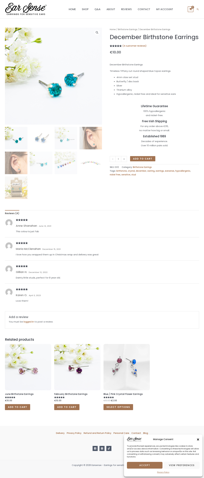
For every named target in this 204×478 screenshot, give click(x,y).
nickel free (115, 174)
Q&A (98, 9)
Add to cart (142, 158)
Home (72, 9)
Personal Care (121, 433)
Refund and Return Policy (97, 433)
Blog (145, 433)
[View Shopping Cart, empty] (190, 9)
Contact (144, 9)
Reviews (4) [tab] (12, 213)
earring (151, 171)
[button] (198, 439)
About (110, 9)
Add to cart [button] (17, 407)
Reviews (126, 9)
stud (133, 174)
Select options (118, 407)
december (141, 171)
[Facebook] (95, 448)
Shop (85, 9)
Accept (144, 465)
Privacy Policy (163, 472)
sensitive (125, 174)
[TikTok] (108, 448)
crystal (131, 171)
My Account (164, 9)
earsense (169, 171)
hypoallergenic (182, 171)
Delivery (60, 433)
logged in (29, 321)
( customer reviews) (134, 45)
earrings (160, 171)
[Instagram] (102, 448)
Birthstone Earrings (127, 29)
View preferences (182, 465)
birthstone (121, 171)
